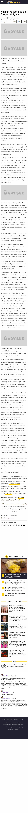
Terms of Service (12, 722)
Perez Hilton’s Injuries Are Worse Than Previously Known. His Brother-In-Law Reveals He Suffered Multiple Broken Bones (18, 618)
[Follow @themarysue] (14, 525)
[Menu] (2, 2)
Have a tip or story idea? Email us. (15, 664)
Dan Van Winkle (5, 19)
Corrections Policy (8, 726)
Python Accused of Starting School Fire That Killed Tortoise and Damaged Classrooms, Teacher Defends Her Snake (15, 576)
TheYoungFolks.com (14, 483)
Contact (16, 729)
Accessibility (20, 722)
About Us (16, 719)
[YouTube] (24, 525)
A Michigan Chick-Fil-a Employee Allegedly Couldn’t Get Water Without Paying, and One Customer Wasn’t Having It (17, 635)
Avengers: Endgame (12, 522)
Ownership (10, 729)
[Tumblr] (21, 525)
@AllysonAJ (8, 493)
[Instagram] (19, 525)
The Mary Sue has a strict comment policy (14, 504)
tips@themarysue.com (7, 518)
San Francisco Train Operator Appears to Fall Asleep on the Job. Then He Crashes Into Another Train (17, 626)
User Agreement (7, 724)
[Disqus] (14, 691)
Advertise (22, 719)
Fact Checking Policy (18, 726)
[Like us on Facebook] (16, 525)
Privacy (5, 722)
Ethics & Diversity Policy (17, 724)
